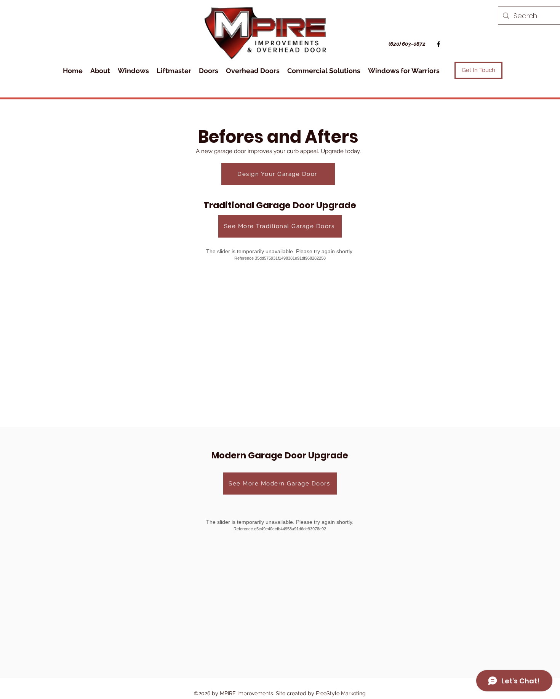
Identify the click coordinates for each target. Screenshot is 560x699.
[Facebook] (438, 44)
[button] (100, 70)
